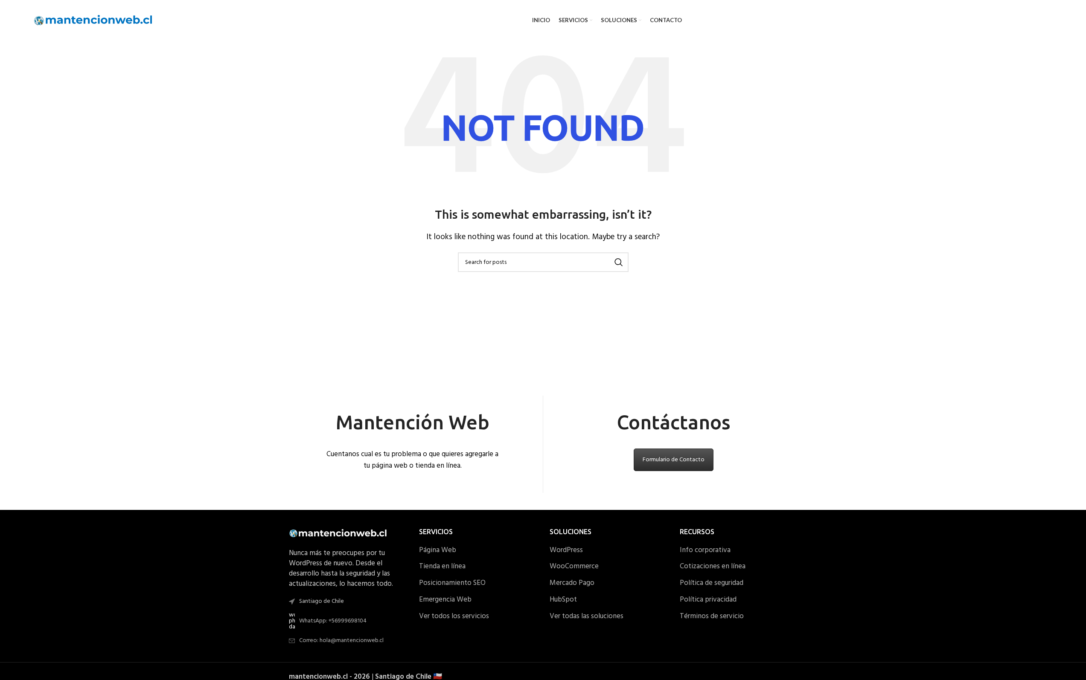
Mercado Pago (572, 583)
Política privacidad (708, 600)
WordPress (566, 550)
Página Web (437, 550)
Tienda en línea (442, 566)
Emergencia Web (445, 600)
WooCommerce (574, 566)
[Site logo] (93, 20)
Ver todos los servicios (454, 616)
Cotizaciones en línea (712, 566)
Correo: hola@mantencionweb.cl (341, 640)
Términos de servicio (712, 616)
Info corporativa (705, 550)
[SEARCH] (619, 262)
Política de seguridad (711, 583)
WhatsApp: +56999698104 (333, 621)
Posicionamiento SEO (452, 583)
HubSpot (563, 600)
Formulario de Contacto (674, 460)
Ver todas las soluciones (586, 616)
